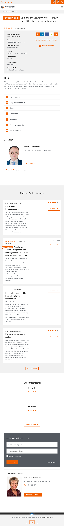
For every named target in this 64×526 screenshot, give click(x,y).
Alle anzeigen (32, 368)
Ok (32, 522)
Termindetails (15, 97)
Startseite (5, 11)
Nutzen (12, 108)
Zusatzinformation (17, 130)
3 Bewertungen (20, 28)
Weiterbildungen (13, 11)
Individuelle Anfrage (33, 495)
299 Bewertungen (23, 170)
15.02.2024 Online (12, 36)
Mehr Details (30, 163)
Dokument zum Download (19, 125)
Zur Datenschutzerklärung (45, 517)
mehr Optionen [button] (51, 462)
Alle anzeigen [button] (32, 424)
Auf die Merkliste (48, 46)
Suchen (12, 462)
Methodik (13, 119)
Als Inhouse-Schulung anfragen (46, 40)
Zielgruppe (14, 113)
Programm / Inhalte (17, 102)
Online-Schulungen (15, 456)
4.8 (59, 202)
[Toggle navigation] (62, 7)
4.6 (59, 330)
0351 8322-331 (8, 2)
